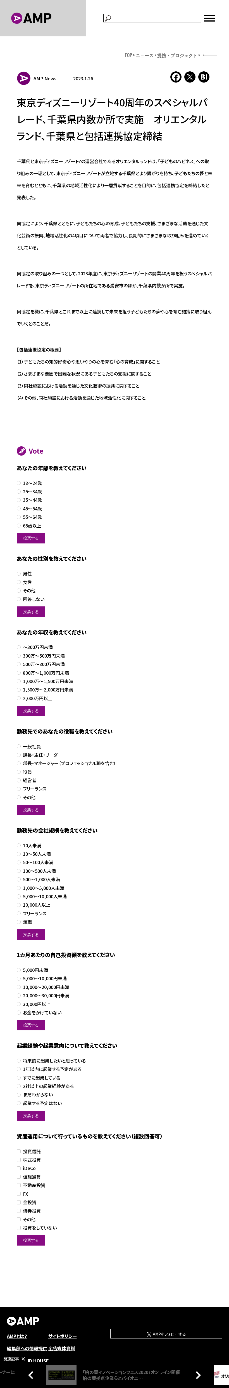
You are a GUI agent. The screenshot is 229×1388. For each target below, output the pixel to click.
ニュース (145, 55)
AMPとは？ (17, 1336)
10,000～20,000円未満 (46, 987)
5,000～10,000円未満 (45, 978)
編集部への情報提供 (27, 1348)
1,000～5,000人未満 (43, 888)
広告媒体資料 (61, 1348)
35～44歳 (32, 500)
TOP (128, 55)
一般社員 (32, 746)
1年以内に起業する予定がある (52, 1069)
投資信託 (32, 1151)
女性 (27, 582)
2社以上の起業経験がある (48, 1086)
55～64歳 (32, 517)
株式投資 (32, 1160)
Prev (32, 1375)
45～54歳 (32, 509)
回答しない (33, 599)
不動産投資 (34, 1185)
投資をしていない (40, 1228)
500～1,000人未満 (41, 879)
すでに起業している (41, 1078)
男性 (27, 573)
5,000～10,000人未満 (45, 896)
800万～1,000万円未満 (46, 673)
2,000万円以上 (38, 698)
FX (25, 1194)
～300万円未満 (38, 647)
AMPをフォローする (169, 1334)
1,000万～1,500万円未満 (48, 681)
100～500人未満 (39, 871)
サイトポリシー (62, 1336)
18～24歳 (32, 483)
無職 (27, 922)
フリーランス (34, 789)
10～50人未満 (37, 854)
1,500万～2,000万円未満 (48, 690)
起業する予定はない (42, 1103)
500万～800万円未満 (44, 664)
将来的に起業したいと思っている (54, 1061)
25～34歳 (32, 491)
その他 (29, 591)
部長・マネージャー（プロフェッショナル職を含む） (69, 763)
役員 (27, 772)
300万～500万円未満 (44, 656)
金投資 (29, 1202)
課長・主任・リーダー (42, 755)
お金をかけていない (42, 1013)
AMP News (45, 78)
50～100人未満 (38, 862)
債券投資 (32, 1211)
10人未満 (32, 845)
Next (197, 1375)
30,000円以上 (37, 1004)
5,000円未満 (35, 970)
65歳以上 (32, 526)
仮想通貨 (32, 1177)
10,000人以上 (37, 905)
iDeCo (29, 1168)
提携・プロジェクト (177, 55)
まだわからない (38, 1095)
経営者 (29, 780)
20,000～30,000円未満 (46, 995)
